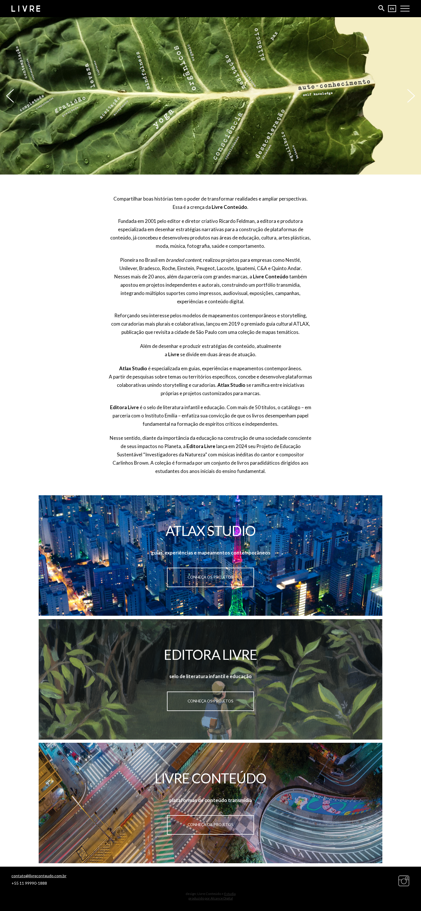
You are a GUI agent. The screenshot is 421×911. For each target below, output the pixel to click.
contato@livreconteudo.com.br (38, 876)
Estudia (230, 894)
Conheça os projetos (210, 577)
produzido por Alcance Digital (210, 898)
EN (392, 8)
